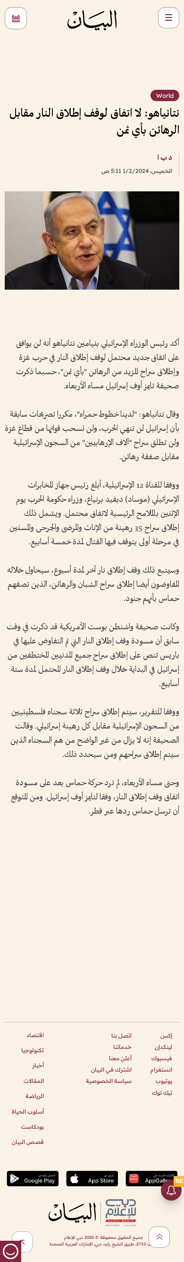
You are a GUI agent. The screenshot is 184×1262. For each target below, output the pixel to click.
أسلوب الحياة (28, 1111)
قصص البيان (28, 1141)
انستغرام (161, 1069)
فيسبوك (161, 1058)
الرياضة (34, 1095)
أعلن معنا (120, 1058)
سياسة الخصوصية (109, 1080)
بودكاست (32, 1126)
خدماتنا (122, 1046)
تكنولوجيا (32, 1050)
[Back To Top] (159, 1237)
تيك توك (162, 1092)
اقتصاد (35, 1035)
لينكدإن (163, 1046)
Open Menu (169, 18)
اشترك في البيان (111, 1069)
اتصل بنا (121, 1035)
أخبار (38, 1065)
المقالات (34, 1080)
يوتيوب (164, 1080)
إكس (166, 1035)
